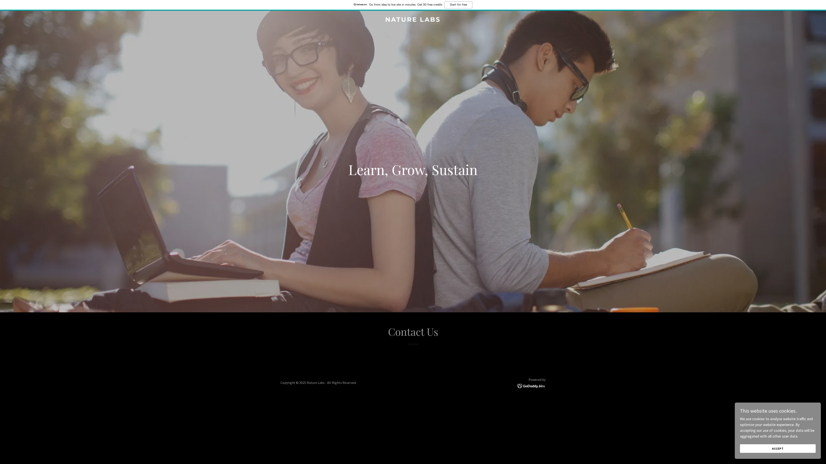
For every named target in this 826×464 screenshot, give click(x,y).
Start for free (458, 4)
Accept (778, 448)
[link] (413, 20)
